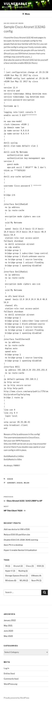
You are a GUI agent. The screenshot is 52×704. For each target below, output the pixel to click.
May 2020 (8, 636)
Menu (27, 14)
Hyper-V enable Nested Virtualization (20, 550)
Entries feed (9, 673)
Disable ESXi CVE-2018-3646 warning (21, 540)
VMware (36, 575)
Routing (23, 571)
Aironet (11, 483)
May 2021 (8, 625)
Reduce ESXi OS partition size (17, 534)
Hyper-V (10, 571)
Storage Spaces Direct (16, 575)
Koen (21, 23)
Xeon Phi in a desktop (13, 545)
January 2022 (10, 620)
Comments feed (11, 679)
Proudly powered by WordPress (16, 698)
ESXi (40, 566)
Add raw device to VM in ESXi (17, 529)
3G (7, 566)
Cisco (10, 479)
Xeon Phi (36, 580)
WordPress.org (10, 684)
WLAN (26, 483)
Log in (6, 668)
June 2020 (8, 631)
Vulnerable (16, 4)
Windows (10, 580)
